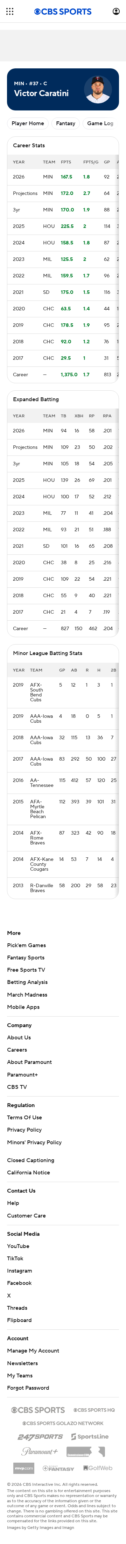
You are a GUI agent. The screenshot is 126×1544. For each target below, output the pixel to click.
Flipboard (19, 1320)
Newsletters (22, 1363)
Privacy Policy (24, 1129)
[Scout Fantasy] (59, 1467)
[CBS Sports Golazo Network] (63, 1422)
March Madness (27, 994)
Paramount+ (22, 1074)
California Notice (28, 1172)
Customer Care (26, 1215)
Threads (17, 1308)
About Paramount (29, 1062)
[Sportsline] (90, 1435)
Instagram (19, 1270)
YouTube (18, 1246)
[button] (9, 11)
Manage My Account (33, 1350)
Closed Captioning (30, 1160)
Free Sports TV (26, 969)
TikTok (15, 1258)
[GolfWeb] (98, 1468)
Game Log (100, 123)
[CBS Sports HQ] (94, 1409)
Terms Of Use (24, 1117)
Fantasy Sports (25, 957)
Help (13, 1203)
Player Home (28, 123)
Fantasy (65, 123)
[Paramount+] (39, 1450)
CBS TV (17, 1087)
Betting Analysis (27, 982)
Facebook (19, 1283)
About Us (19, 1037)
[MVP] (23, 1465)
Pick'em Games (26, 945)
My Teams (20, 1375)
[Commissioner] (85, 1449)
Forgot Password (28, 1387)
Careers (17, 1049)
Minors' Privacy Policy (34, 1142)
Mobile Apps (23, 1007)
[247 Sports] (40, 1435)
